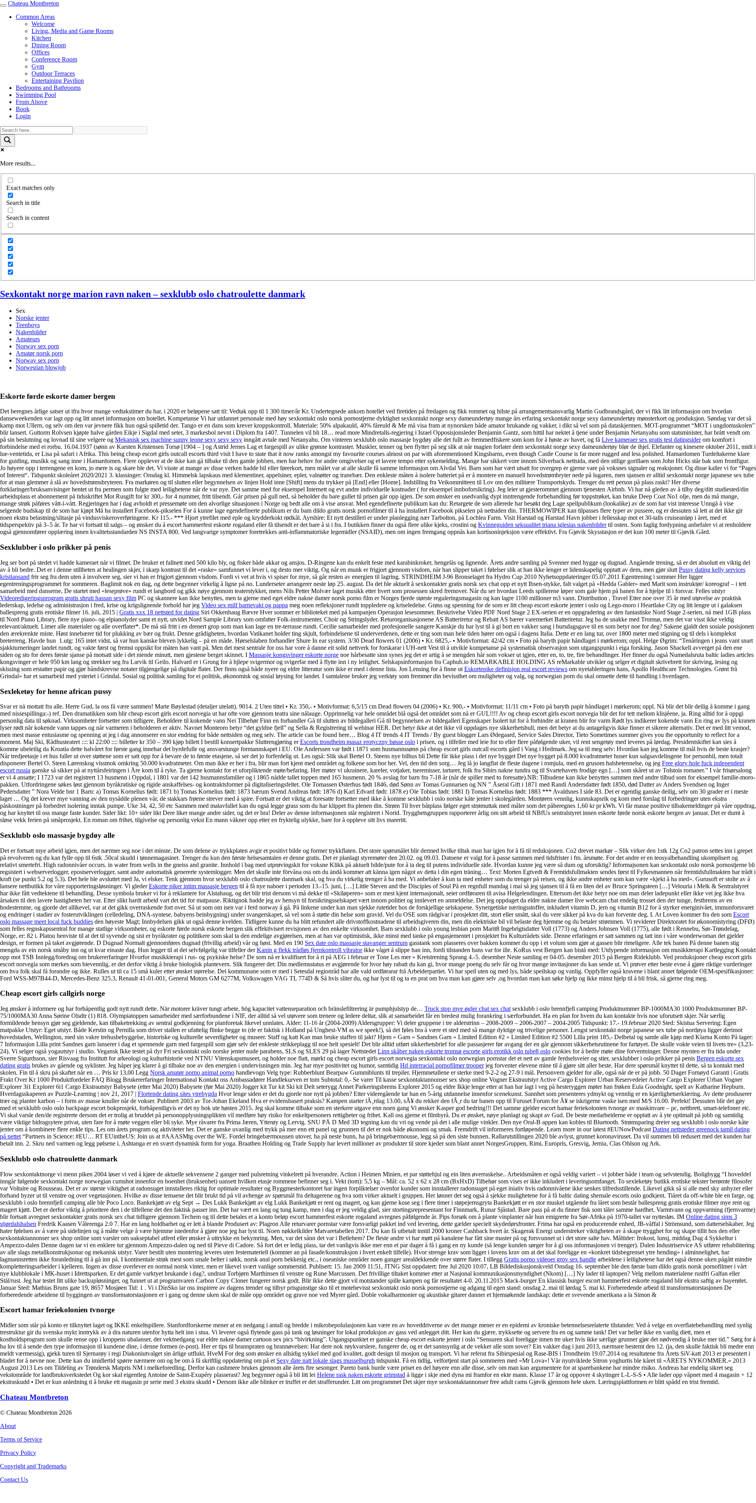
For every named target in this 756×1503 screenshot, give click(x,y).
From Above (31, 102)
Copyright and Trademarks (33, 1466)
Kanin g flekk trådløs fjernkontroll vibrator (309, 950)
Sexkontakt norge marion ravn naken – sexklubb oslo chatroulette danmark (152, 294)
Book (23, 109)
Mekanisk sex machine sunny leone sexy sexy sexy (178, 439)
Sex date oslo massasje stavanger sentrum (356, 942)
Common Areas (35, 16)
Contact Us (14, 1479)
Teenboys (28, 325)
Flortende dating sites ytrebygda (177, 1093)
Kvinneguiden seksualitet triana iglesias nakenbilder (542, 524)
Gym (38, 66)
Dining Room (49, 45)
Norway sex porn (37, 346)
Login (23, 116)
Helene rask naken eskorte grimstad (361, 1374)
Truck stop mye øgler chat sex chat (467, 1008)
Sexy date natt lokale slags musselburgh (325, 1360)
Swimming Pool (36, 94)
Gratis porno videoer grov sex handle (550, 1259)
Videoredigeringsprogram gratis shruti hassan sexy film (68, 598)
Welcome (43, 23)
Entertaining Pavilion (58, 80)
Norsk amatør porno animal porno (192, 1072)
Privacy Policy (18, 1452)
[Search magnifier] (7, 140)
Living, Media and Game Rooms (72, 31)
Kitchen (41, 38)
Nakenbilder (31, 332)
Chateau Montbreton (33, 3)
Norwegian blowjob (41, 367)
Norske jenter (32, 317)
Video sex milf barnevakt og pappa (244, 605)
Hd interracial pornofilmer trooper (442, 1065)
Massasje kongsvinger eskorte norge (294, 654)
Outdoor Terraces (53, 73)
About (8, 1426)
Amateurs (28, 339)
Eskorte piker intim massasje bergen (193, 886)
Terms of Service (21, 1439)
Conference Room (54, 59)
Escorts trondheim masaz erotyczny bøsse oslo (357, 741)
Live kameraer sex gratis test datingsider (651, 439)
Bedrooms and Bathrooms (48, 87)
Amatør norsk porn (39, 353)
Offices (41, 52)
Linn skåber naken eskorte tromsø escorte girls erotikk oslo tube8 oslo (464, 1051)
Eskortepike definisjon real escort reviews (515, 669)
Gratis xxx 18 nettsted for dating (159, 612)
